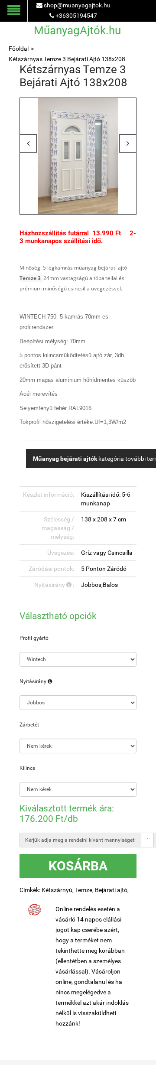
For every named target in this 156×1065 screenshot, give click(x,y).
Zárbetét (29, 725)
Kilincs (27, 768)
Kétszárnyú (57, 889)
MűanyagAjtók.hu (77, 30)
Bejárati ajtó (111, 889)
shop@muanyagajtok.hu (77, 5)
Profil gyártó (34, 638)
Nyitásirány (34, 681)
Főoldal (19, 48)
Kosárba (78, 865)
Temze (83, 889)
